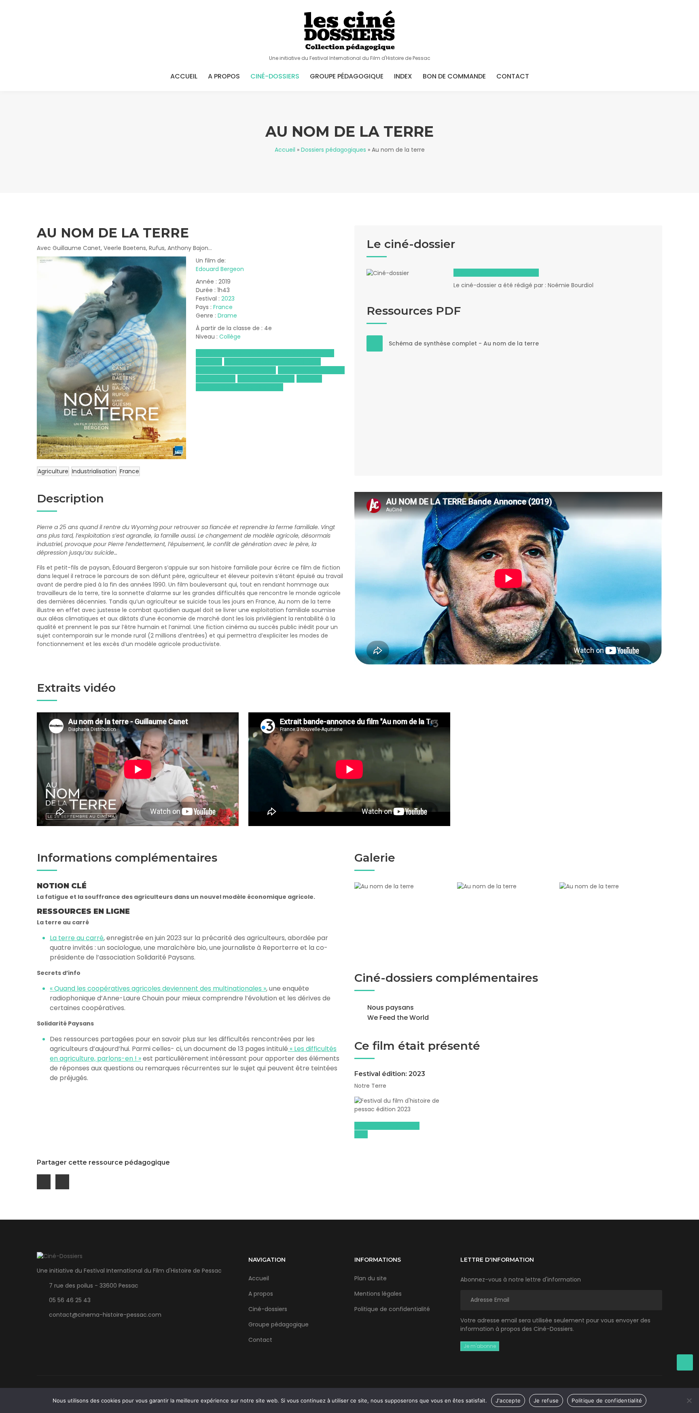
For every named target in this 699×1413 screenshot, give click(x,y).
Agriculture (53, 471)
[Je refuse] (689, 1400)
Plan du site (370, 1278)
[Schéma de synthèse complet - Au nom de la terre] (374, 343)
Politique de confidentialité (392, 1309)
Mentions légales (378, 1294)
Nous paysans (390, 1007)
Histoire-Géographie (265, 379)
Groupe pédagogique (346, 76)
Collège (230, 337)
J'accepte (508, 1400)
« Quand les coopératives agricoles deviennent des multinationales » (158, 988)
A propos (224, 76)
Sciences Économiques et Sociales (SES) (259, 383)
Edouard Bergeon (220, 269)
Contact (512, 76)
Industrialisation (94, 471)
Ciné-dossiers (274, 76)
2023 (228, 298)
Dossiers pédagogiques (333, 150)
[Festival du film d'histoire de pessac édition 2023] (402, 1105)
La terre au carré (77, 938)
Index (403, 76)
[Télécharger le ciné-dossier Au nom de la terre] (406, 279)
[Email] (44, 1181)
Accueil (183, 76)
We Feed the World (398, 1017)
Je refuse (546, 1400)
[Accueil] (349, 30)
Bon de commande (454, 76)
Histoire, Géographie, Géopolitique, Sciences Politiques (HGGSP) (258, 366)
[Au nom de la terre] (405, 918)
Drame (227, 315)
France (223, 307)
